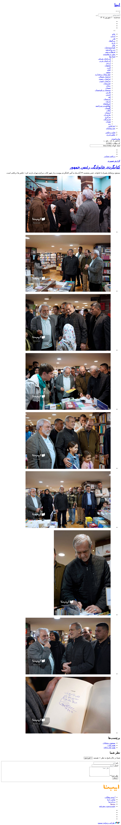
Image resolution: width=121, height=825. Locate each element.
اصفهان (108, 65)
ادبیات (113, 36)
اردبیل (108, 63)
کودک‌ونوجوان (110, 48)
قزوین (108, 95)
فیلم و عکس (110, 132)
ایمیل (116, 766)
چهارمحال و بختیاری (103, 74)
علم (113, 45)
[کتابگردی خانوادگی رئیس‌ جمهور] (68, 232)
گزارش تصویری (114, 161)
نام (117, 763)
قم (109, 97)
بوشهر (108, 72)
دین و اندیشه (110, 50)
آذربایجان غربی (105, 61)
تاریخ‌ (113, 43)
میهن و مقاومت (109, 54)
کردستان (107, 99)
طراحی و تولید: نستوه (106, 823)
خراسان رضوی (105, 79)
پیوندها (112, 804)
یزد (109, 124)
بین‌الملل (112, 41)
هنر (114, 39)
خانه (113, 34)
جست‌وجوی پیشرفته (107, 806)
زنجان (108, 86)
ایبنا (117, 5)
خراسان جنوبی (105, 81)
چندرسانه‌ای (110, 128)
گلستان (108, 108)
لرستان (108, 113)
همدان (108, 122)
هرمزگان (107, 119)
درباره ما (111, 802)
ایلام (109, 70)
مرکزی (108, 117)
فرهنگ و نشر (110, 52)
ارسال (115, 778)
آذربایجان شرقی (104, 59)
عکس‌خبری (110, 135)
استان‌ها (112, 57)
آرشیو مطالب (110, 797)
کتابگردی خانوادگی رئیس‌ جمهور (95, 167)
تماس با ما (111, 800)
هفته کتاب (111, 745)
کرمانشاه (107, 104)
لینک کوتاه (116, 146)
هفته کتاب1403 (109, 748)
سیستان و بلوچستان (103, 90)
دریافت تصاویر (109, 156)
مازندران (107, 115)
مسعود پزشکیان (109, 743)
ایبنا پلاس (111, 126)
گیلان (108, 110)
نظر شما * (114, 776)
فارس (108, 92)
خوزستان (107, 83)
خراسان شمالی (105, 77)
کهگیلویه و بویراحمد (103, 106)
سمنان (108, 88)
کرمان (108, 101)
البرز (109, 68)
